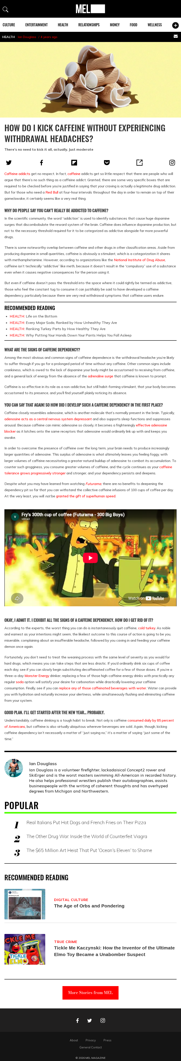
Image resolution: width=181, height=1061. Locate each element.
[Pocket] (106, 162)
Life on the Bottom (33, 316)
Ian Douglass (27, 37)
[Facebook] (41, 162)
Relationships (89, 24)
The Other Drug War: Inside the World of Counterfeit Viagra (86, 836)
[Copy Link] (139, 162)
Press (107, 1040)
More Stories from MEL (90, 993)
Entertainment (36, 24)
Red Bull (51, 192)
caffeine (74, 173)
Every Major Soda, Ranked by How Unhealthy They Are (63, 322)
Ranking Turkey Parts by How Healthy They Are (58, 329)
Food (133, 24)
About (74, 1040)
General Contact (90, 1047)
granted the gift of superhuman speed (85, 496)
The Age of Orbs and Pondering (89, 905)
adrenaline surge (100, 376)
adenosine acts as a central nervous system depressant (48, 419)
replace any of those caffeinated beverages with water (102, 688)
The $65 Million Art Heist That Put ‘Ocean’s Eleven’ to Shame (89, 850)
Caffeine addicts (17, 173)
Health (63, 24)
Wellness (155, 24)
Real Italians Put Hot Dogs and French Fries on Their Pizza (86, 822)
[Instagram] (172, 162)
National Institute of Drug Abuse (139, 260)
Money (115, 24)
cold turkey (146, 628)
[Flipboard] (74, 162)
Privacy (91, 1040)
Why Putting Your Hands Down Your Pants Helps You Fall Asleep (71, 335)
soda (20, 682)
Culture (9, 24)
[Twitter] (8, 162)
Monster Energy (37, 675)
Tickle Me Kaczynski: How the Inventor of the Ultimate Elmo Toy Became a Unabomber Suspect (114, 951)
